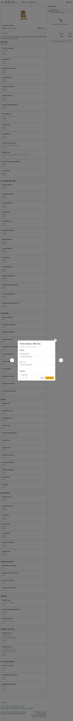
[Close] (55, 340)
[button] (12, 362)
